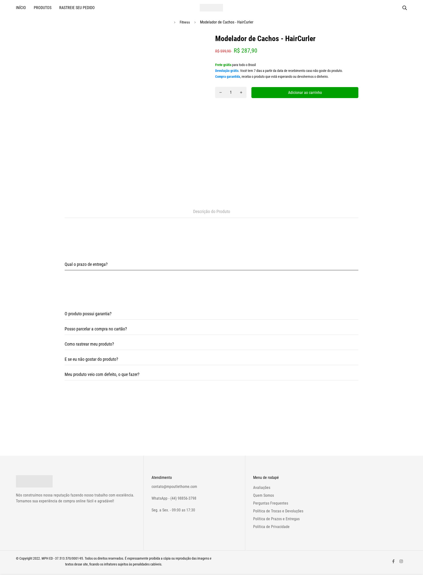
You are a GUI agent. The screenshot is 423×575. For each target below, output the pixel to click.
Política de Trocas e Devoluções (278, 511)
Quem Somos (263, 495)
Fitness (185, 22)
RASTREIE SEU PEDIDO (77, 7)
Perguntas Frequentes (270, 503)
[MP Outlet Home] (211, 7)
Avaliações (261, 487)
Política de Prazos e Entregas (276, 519)
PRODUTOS (42, 7)
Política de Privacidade (271, 526)
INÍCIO (21, 7)
